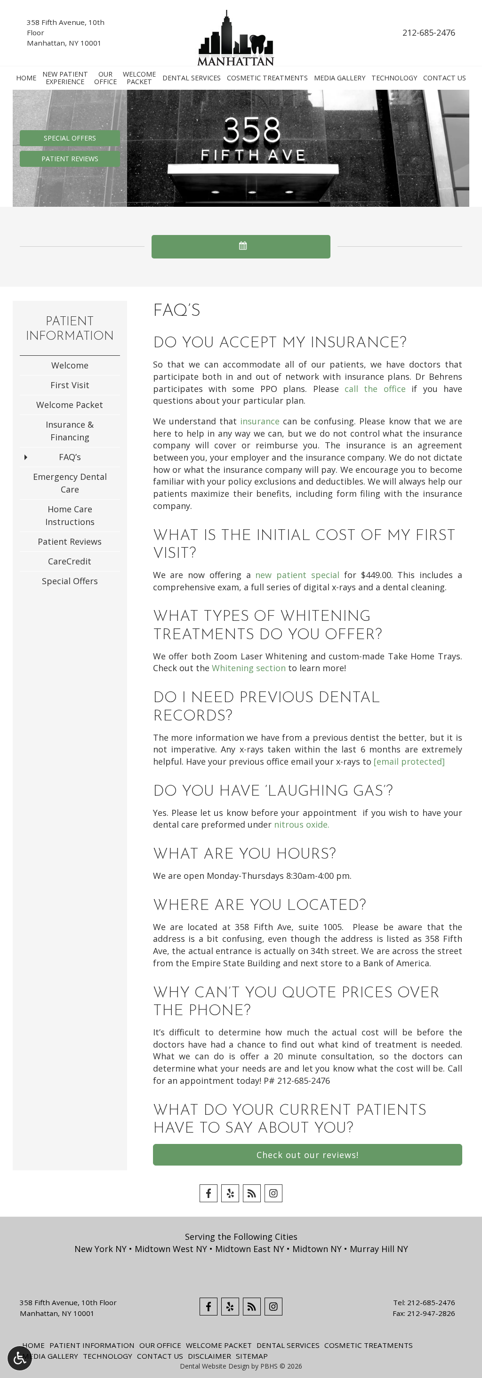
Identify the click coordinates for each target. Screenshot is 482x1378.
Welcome (69, 365)
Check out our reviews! (308, 1154)
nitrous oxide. (301, 824)
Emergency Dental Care (70, 483)
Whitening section (249, 667)
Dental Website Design (214, 1366)
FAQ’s (70, 456)
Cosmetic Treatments (267, 78)
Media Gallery (339, 78)
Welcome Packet (69, 404)
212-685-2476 (428, 32)
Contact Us (444, 78)
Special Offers (70, 581)
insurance (260, 421)
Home (26, 78)
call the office (375, 388)
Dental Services (191, 78)
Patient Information (92, 1345)
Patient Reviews (70, 541)
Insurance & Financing (70, 431)
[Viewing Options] (19, 1358)
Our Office (160, 1345)
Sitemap (252, 1356)
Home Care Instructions (70, 515)
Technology (394, 78)
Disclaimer (209, 1356)
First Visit (69, 385)
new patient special (297, 574)
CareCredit (69, 561)
